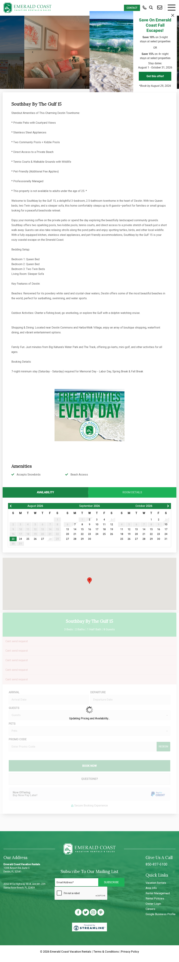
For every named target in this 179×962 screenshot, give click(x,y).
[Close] (173, 15)
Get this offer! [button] (155, 76)
